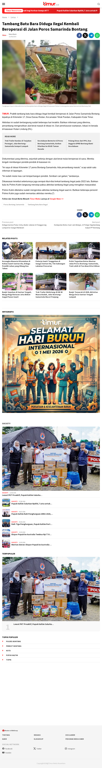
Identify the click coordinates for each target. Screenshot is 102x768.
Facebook (8, 749)
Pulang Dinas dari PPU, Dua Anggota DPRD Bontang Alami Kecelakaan (80, 144)
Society (6, 423)
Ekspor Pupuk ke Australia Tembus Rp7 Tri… (31, 534)
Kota (8, 650)
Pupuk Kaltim (12, 655)
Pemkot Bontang (13, 646)
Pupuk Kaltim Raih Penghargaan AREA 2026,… (32, 514)
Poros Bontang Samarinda (14, 204)
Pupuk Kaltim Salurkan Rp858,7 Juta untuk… (31, 504)
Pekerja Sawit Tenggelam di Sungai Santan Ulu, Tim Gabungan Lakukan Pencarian (50, 263)
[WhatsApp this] (97, 35)
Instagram (71, 749)
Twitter (39, 749)
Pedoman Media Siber (74, 739)
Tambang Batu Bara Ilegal (38, 204)
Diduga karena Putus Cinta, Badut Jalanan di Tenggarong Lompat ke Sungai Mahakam (24, 225)
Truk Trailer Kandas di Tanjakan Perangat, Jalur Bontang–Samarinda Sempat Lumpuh (18, 144)
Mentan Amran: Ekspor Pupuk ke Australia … (31, 545)
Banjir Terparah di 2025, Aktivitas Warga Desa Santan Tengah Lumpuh (83, 294)
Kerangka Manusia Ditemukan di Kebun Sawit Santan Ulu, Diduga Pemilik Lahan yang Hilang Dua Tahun (16, 265)
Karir (4, 739)
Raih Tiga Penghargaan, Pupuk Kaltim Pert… (31, 524)
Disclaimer (70, 735)
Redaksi (37, 735)
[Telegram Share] (91, 35)
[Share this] (79, 35)
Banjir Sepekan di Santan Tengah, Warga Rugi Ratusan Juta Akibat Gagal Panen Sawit (16, 294)
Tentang (6, 735)
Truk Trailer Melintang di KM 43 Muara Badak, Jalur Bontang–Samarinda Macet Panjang (49, 294)
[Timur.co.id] (51, 3)
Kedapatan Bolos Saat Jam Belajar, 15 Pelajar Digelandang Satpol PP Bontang (77, 225)
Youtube (8, 753)
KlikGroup (38, 739)
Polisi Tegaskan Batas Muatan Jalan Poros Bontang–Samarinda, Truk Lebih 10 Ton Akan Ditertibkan (84, 263)
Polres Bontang (13, 641)
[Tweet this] (85, 35)
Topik (8, 660)
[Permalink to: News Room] (4, 35)
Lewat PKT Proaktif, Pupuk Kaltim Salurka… (22, 495)
